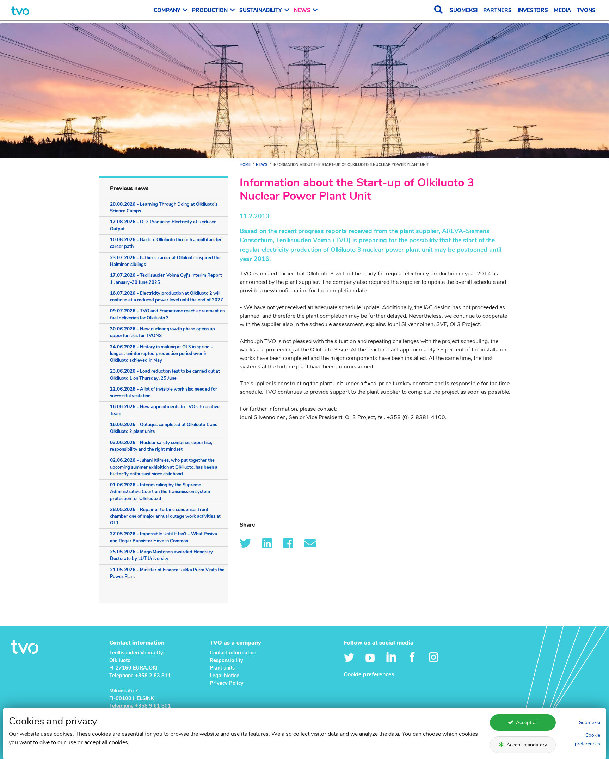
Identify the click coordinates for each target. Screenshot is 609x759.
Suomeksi (589, 723)
